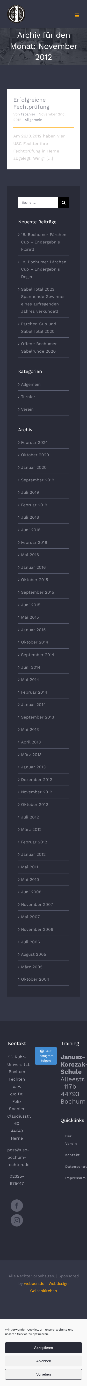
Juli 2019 (30, 492)
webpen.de (34, 1283)
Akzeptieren (43, 1348)
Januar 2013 (33, 767)
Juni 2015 (30, 604)
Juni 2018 (30, 529)
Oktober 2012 (34, 804)
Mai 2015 (30, 617)
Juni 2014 (30, 667)
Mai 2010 (30, 879)
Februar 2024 (34, 442)
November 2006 (37, 929)
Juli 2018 (30, 517)
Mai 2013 (30, 729)
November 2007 (37, 904)
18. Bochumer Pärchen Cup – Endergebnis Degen (43, 269)
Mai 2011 (29, 866)
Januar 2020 (34, 467)
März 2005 (32, 966)
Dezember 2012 (36, 779)
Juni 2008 (31, 891)
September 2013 (37, 717)
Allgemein (33, 120)
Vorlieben (43, 1374)
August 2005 (33, 954)
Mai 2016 (30, 554)
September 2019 (37, 479)
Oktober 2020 (35, 454)
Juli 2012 (30, 817)
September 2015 (37, 592)
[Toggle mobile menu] (77, 15)
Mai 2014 (30, 679)
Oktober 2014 (34, 642)
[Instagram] (17, 1220)
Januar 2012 (33, 854)
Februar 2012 (34, 842)
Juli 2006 (30, 941)
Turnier (28, 396)
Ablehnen (43, 1361)
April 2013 (31, 742)
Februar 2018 (34, 542)
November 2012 (36, 791)
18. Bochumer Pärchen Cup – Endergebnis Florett (43, 242)
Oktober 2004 (35, 979)
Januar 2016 (33, 567)
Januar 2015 (33, 629)
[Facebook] (17, 1205)
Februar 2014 (34, 692)
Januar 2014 (33, 704)
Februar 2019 (34, 504)
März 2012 (31, 829)
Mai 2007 (30, 916)
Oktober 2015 (34, 579)
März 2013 (31, 754)
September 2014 (37, 654)
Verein (27, 409)
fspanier (28, 114)
